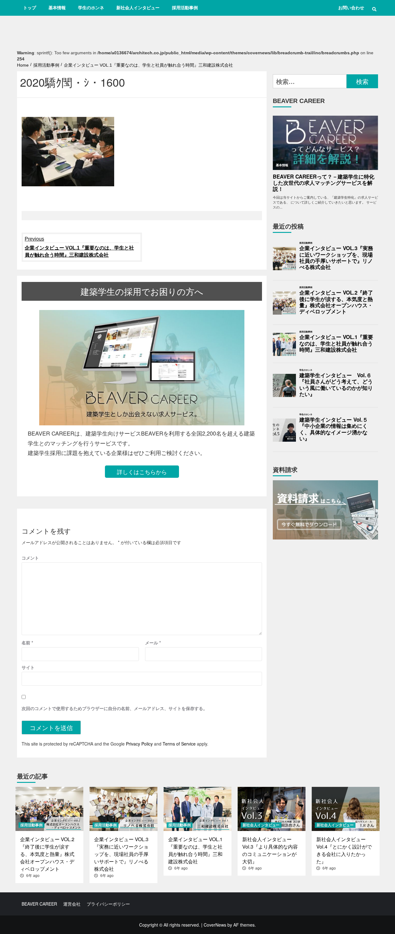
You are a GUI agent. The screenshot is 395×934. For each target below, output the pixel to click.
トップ (29, 7)
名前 (27, 642)
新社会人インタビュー (138, 7)
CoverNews (215, 925)
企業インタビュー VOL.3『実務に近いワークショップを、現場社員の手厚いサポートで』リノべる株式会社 (336, 258)
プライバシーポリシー (108, 904)
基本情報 (57, 7)
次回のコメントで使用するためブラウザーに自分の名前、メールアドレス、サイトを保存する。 (114, 708)
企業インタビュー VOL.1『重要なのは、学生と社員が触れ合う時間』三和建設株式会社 (79, 247)
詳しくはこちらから (142, 472)
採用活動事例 (185, 7)
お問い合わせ (351, 7)
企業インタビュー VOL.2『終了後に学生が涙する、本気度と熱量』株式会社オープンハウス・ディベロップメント (336, 302)
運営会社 (72, 904)
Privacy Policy (139, 744)
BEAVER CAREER (39, 904)
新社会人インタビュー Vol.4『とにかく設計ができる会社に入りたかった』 (344, 850)
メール (153, 642)
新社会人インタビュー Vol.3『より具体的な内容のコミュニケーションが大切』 (270, 850)
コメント (30, 558)
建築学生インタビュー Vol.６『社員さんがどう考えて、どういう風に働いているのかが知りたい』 (336, 385)
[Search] (374, 9)
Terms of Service (179, 744)
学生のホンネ (91, 7)
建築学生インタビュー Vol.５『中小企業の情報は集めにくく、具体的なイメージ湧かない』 (333, 429)
